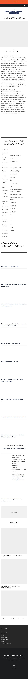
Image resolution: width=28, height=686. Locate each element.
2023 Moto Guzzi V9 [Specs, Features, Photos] (13, 618)
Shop (2, 641)
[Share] (6, 51)
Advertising (4, 632)
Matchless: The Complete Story (9, 266)
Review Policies (4, 639)
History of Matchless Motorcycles (10, 343)
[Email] (21, 51)
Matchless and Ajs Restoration (9, 361)
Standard (7, 11)
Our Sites (3, 635)
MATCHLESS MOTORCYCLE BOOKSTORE (14, 448)
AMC (22, 73)
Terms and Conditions (6, 643)
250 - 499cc (12, 11)
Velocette (17, 75)
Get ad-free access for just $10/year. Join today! (14, 1)
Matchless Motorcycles (14, 13)
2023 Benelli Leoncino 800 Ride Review (12, 556)
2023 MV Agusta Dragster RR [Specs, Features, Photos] (11, 587)
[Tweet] (10, 51)
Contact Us (3, 633)
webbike (13, 10)
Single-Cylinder (19, 11)
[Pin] (13, 51)
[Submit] (17, 51)
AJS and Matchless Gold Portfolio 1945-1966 (13, 417)
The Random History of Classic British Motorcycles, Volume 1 (18, 478)
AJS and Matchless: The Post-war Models (12, 399)
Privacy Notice (4, 637)
